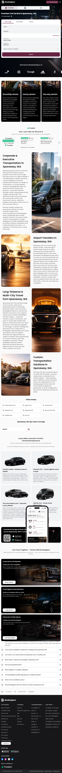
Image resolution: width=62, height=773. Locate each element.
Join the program (10, 638)
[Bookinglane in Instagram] (6, 759)
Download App (53, 2)
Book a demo (9, 582)
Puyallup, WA (8, 415)
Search (31, 54)
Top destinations (36, 705)
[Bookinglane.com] (31, 128)
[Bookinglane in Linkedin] (12, 759)
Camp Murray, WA (10, 405)
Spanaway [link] (31, 691)
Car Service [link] (9, 691)
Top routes (48, 705)
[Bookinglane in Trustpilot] (6, 767)
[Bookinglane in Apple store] (5, 751)
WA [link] (15, 691)
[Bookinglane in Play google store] (15, 751)
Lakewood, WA (29, 410)
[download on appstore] (17, 536)
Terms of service (48, 771)
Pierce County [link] (22, 691)
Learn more (9, 610)
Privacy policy (56, 771)
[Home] (2, 692)
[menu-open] (60, 2)
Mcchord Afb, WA (50, 410)
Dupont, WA (28, 405)
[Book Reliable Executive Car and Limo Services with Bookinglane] (8, 2)
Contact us (6, 743)
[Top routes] (53, 704)
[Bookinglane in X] (9, 759)
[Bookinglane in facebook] (2, 759)
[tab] (9, 7)
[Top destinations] (43, 704)
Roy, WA (27, 415)
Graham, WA (48, 405)
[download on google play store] (17, 539)
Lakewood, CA (9, 410)
